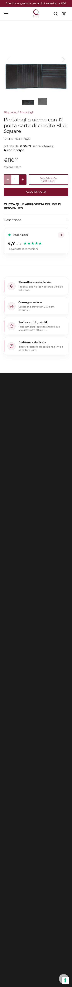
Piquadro (10, 112)
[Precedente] (8, 59)
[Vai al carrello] (64, 13)
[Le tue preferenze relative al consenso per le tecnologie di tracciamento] (65, 980)
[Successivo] (63, 59)
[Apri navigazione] (6, 13)
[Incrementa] (22, 180)
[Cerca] (55, 13)
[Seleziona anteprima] (28, 99)
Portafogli (27, 112)
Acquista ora (36, 191)
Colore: (9, 167)
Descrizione (13, 220)
